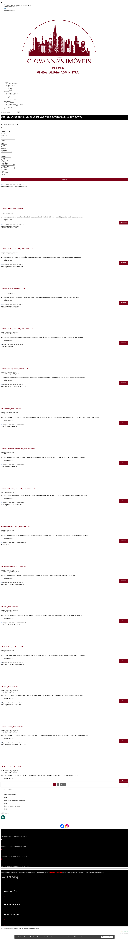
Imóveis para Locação (11, 911)
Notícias (10, 107)
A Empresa (7, 896)
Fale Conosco (8, 901)
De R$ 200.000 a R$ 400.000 (13, 922)
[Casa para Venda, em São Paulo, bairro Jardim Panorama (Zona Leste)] (14, 445)
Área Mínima (4, 169)
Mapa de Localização (10, 898)
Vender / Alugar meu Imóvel (12, 899)
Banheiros (3, 156)
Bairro (2, 143)
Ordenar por (4, 147)
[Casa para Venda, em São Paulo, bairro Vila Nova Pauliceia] (14, 563)
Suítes (2, 153)
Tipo (2, 137)
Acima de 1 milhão (10, 925)
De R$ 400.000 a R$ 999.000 (13, 924)
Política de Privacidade (78, 936)
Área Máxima (4, 172)
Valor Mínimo (4, 163)
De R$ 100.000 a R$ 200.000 (13, 921)
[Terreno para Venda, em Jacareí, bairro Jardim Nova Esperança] (14, 365)
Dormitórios (4, 150)
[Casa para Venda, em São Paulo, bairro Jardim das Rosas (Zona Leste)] (14, 485)
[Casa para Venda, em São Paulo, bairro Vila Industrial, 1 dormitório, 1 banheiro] (14, 643)
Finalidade (3, 134)
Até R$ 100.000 (9, 919)
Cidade (3, 140)
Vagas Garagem (5, 160)
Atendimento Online (11, 6)
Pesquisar (64, 179)
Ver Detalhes (123, 222)
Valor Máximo (5, 166)
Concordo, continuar (107, 936)
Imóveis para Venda (10, 909)
